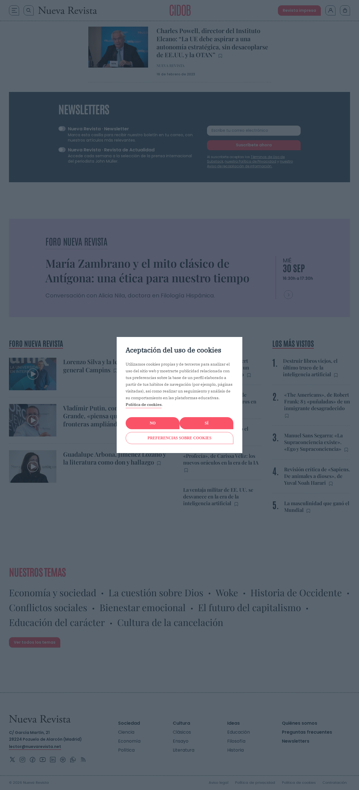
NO (153, 423)
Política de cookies (144, 404)
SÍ (206, 423)
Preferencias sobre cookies (179, 438)
